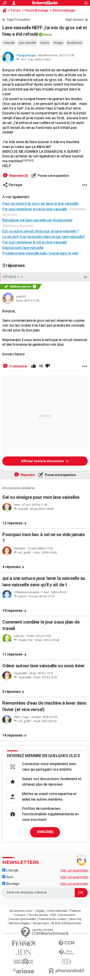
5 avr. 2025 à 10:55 (39, 59)
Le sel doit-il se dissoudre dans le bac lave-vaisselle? (43, 237)
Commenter (18, 366)
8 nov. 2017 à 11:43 (27, 300)
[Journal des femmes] (23, 943)
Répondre (27, 475)
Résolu (47, 34)
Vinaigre (58, 42)
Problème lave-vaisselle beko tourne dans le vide (40, 253)
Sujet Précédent (18, 19)
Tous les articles (38, 915)
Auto (9, 877)
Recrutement (67, 915)
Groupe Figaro (41, 923)
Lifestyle (11, 870)
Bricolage (12, 884)
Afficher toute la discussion (42, 461)
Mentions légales (19, 923)
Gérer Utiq (75, 919)
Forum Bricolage (36, 10)
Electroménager (63, 10)
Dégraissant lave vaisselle (22, 248)
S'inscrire (45, 832)
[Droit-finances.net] (66, 952)
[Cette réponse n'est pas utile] (48, 366)
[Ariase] (23, 970)
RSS (53, 915)
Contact (20, 915)
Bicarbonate (74, 42)
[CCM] (66, 943)
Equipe (40, 910)
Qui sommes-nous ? (21, 910)
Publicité (75, 910)
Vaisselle (9, 42)
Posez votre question (53, 175)
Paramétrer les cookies (52, 919)
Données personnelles (22, 919)
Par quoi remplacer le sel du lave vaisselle (34, 242)
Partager (16, 185)
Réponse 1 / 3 (13, 277)
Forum (15, 10)
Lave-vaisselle (27, 42)
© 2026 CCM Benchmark (66, 923)
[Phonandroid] (66, 971)
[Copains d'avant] (23, 961)
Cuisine (44, 42)
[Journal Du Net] (23, 952)
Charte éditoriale (57, 910)
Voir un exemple (74, 870)
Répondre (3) (18, 175)
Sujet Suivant (74, 19)
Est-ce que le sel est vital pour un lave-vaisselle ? (40, 231)
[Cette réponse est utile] (34, 366)
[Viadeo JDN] (66, 961)
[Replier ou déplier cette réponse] (85, 277)
